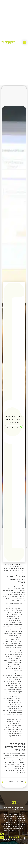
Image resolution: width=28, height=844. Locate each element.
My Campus (16, 564)
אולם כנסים (18, 730)
